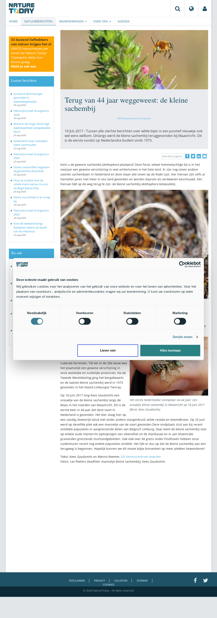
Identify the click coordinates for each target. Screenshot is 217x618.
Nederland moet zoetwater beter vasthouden (31, 143)
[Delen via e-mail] (204, 156)
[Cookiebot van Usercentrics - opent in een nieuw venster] (182, 264)
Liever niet (107, 350)
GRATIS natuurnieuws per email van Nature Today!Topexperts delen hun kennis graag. (29, 57)
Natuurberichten (38, 21)
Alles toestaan (170, 350)
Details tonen (182, 337)
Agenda (124, 21)
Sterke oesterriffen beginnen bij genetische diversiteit (32, 169)
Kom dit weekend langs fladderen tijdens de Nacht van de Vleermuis (30, 227)
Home (13, 21)
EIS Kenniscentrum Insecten (134, 118)
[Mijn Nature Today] (204, 8)
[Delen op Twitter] (193, 156)
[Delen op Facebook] (187, 156)
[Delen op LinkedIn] (199, 156)
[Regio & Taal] (191, 8)
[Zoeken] (178, 8)
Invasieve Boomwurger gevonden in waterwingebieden (28, 97)
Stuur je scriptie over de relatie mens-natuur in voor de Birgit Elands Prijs (31, 184)
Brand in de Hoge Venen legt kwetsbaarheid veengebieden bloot (32, 128)
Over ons (101, 21)
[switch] (85, 321)
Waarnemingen (72, 21)
